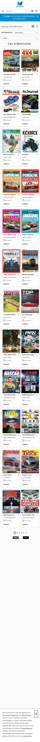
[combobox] (16, 11)
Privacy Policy (26, 715)
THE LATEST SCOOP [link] (10, 355)
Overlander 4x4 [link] (27, 74)
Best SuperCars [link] (8, 515)
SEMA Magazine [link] (28, 395)
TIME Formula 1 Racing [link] (10, 275)
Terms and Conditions (10, 715)
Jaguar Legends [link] (27, 235)
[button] (33, 27)
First (15, 538)
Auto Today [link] (7, 475)
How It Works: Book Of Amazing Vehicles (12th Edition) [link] (29, 515)
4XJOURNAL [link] (26, 114)
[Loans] (32, 11)
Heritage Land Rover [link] (10, 74)
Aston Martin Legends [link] (10, 235)
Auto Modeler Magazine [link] (10, 114)
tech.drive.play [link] (27, 315)
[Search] (3, 11)
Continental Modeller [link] (10, 315)
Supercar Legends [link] (9, 195)
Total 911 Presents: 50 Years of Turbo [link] (29, 435)
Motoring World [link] (8, 155)
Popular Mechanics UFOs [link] (10, 435)
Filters (5, 38)
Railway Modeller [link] (28, 275)
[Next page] (26, 533)
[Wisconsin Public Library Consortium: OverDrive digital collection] (20, 4)
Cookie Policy (27, 736)
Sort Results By (7, 33)
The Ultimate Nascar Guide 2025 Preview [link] (10, 395)
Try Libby (6, 16)
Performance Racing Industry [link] (29, 355)
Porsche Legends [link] (28, 195)
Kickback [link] (25, 155)
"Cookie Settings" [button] (26, 728)
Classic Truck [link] (26, 475)
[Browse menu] (36, 11)
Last (26, 538)
